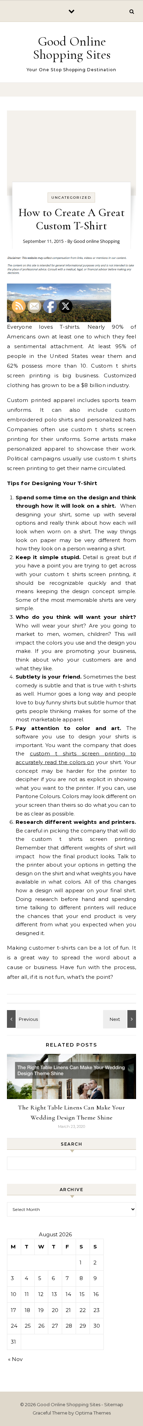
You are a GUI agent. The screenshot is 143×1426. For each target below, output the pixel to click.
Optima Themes (93, 1413)
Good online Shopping (97, 241)
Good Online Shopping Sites (72, 48)
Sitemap (113, 1404)
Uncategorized (71, 197)
